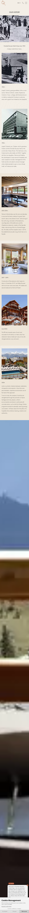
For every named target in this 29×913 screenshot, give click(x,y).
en (18, 3)
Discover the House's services (19, 891)
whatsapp (23, 3)
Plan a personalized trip (21, 894)
